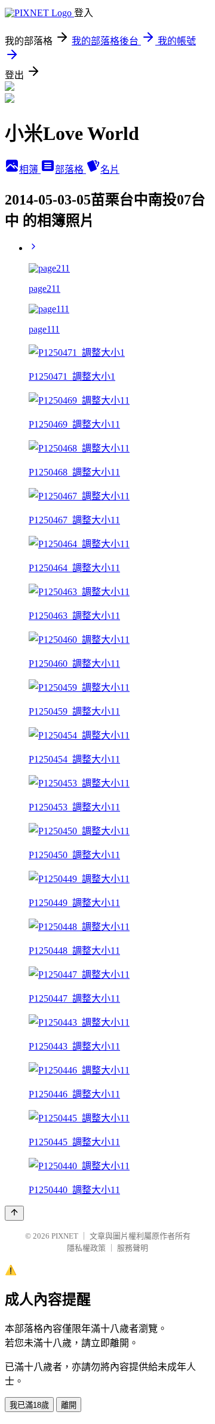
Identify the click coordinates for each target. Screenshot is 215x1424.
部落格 (70, 169)
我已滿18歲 (29, 1405)
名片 (109, 169)
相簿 (30, 169)
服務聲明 (132, 1247)
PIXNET (64, 1235)
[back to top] (14, 1213)
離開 (68, 1405)
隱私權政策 (86, 1247)
